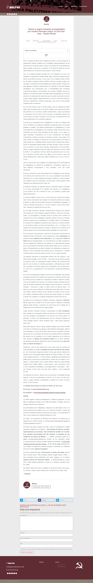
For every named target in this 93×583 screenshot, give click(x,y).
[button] (67, 50)
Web (21, 543)
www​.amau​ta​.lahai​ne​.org (41, 389)
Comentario (23, 515)
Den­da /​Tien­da (83, 6)
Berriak (61, 6)
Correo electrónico (25, 538)
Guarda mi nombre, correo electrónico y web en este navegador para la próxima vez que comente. (46, 549)
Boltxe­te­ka (74, 6)
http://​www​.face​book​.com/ (43, 392)
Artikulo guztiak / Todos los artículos (41, 486)
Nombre (22, 532)
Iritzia (67, 6)
